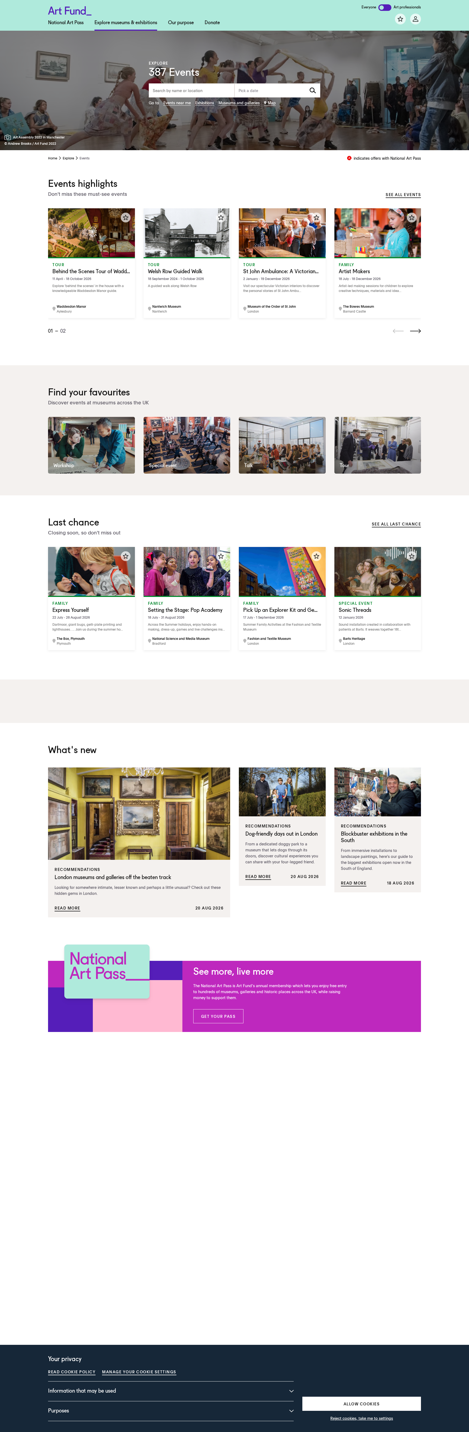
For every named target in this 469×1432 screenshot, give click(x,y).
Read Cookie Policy (72, 1371)
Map (272, 102)
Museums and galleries (239, 102)
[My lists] (400, 19)
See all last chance (396, 524)
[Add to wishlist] (126, 217)
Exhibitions (204, 102)
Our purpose (181, 22)
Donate (212, 22)
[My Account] (415, 19)
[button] (218, 1016)
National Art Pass (66, 22)
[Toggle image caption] (8, 137)
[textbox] (277, 90)
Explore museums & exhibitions (125, 22)
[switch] (384, 7)
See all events (403, 194)
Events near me (177, 102)
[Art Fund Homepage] (69, 9)
